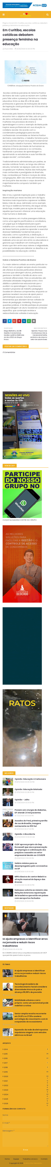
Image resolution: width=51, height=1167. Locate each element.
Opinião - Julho (22, 799)
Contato (44, 1159)
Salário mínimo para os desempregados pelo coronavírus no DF (31, 866)
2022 (26, 1085)
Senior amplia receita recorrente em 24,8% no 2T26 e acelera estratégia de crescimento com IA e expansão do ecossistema (31, 1017)
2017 (26, 1063)
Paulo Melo (9, 49)
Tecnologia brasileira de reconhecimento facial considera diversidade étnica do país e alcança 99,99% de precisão (31, 988)
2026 (26, 1103)
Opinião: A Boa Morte (25, 834)
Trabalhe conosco (30, 1159)
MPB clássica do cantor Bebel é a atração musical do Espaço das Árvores (30, 879)
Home (7, 1159)
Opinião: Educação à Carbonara (30, 779)
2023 (26, 1090)
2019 (26, 1072)
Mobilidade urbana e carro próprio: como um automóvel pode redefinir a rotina (31, 1003)
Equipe (16, 1159)
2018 (26, 1067)
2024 (26, 1094)
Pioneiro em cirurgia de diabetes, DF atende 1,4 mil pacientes (31, 811)
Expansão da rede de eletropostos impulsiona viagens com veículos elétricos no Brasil (31, 1032)
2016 (26, 1058)
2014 (26, 1049)
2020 (26, 1076)
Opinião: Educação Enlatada (28, 789)
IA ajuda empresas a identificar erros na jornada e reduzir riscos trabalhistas (25, 942)
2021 (26, 1081)
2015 (26, 1054)
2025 (26, 1099)
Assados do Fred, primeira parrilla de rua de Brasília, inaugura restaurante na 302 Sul (31, 823)
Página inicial (8, 23)
